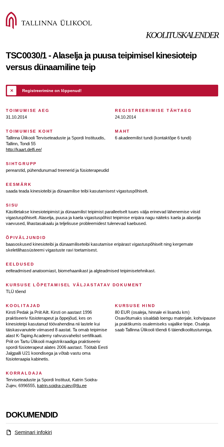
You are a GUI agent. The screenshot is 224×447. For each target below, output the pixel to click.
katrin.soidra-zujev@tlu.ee (62, 385)
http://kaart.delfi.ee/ (24, 149)
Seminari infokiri (33, 432)
